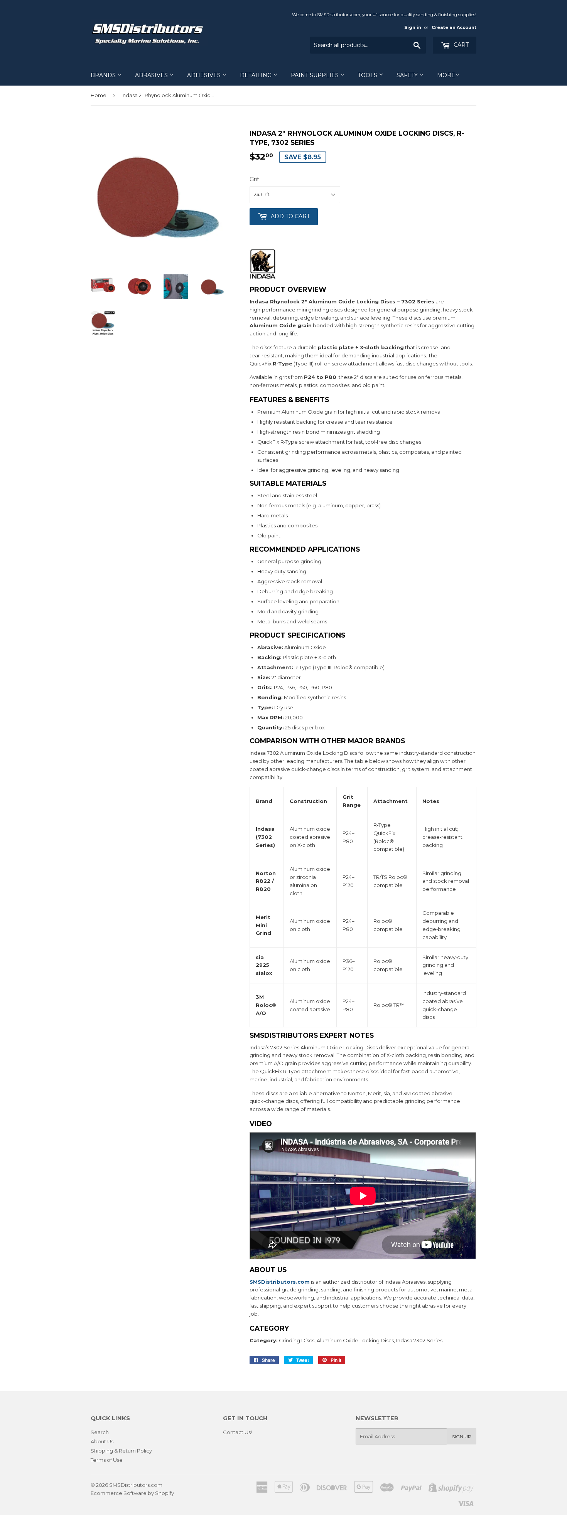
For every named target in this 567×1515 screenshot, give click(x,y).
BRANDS (104, 75)
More (446, 75)
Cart (460, 44)
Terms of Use (107, 1460)
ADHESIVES (204, 75)
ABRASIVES (152, 75)
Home (98, 95)
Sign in (412, 27)
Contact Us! (237, 1432)
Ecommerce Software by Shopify (132, 1493)
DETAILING (256, 75)
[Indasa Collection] (263, 277)
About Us (102, 1441)
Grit (254, 179)
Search (100, 1432)
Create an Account (454, 27)
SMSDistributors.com (135, 1485)
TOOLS (368, 75)
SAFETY (408, 75)
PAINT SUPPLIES (315, 75)
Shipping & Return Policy (121, 1451)
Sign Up (461, 1436)
